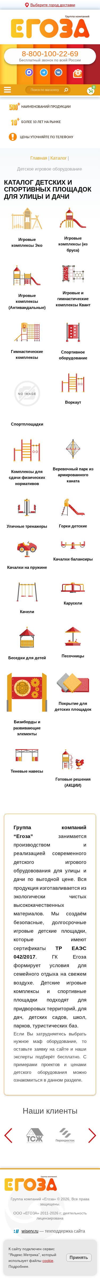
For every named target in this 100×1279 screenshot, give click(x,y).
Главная (38, 158)
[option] (35, 1135)
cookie (47, 1260)
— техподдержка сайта (53, 1231)
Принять (79, 1257)
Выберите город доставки (52, 5)
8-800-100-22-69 (50, 54)
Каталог (58, 158)
